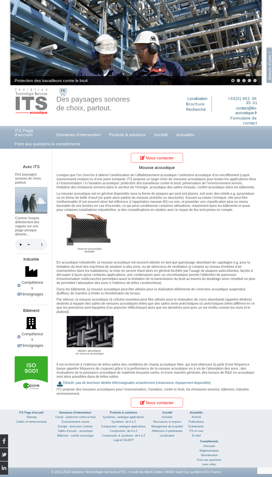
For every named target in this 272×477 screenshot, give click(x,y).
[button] (248, 42)
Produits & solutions (127, 135)
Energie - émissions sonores (75, 426)
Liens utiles (209, 464)
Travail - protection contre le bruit (75, 417)
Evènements (196, 426)
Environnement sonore (75, 421)
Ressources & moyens (167, 421)
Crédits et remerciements (31, 421)
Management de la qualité (167, 426)
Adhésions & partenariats (167, 430)
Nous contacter (159, 158)
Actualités (185, 135)
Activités (167, 417)
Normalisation (209, 455)
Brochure (195, 104)
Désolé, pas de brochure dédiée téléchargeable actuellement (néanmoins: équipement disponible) (137, 383)
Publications (196, 421)
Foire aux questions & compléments (47, 144)
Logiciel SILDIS (123, 440)
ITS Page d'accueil (24, 132)
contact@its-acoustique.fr (246, 110)
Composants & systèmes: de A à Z (123, 435)
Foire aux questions (209, 459)
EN (63, 95)
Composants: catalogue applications (123, 426)
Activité (196, 417)
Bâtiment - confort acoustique (75, 435)
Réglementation (209, 450)
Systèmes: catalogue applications (123, 417)
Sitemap (31, 417)
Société (161, 135)
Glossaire (209, 446)
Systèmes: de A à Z (123, 421)
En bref (196, 435)
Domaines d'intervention (79, 135)
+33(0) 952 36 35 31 (243, 100)
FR (63, 91)
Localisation (197, 98)
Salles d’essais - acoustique (75, 430)
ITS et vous (196, 430)
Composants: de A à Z (123, 430)
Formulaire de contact (243, 120)
